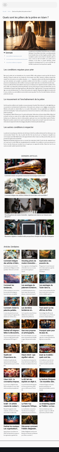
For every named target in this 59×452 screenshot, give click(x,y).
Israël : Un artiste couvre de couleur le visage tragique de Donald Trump (11, 407)
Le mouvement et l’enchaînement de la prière (17, 59)
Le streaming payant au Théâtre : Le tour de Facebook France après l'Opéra (47, 407)
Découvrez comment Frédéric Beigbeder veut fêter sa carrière (29, 429)
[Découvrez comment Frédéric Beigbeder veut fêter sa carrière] (29, 419)
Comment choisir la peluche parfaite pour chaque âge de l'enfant (11, 311)
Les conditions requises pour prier (14, 56)
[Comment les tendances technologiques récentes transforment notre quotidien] (12, 278)
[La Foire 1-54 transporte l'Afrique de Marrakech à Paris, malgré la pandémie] (29, 397)
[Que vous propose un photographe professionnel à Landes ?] (29, 324)
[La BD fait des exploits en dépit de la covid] (29, 372)
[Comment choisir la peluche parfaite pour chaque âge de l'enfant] (12, 301)
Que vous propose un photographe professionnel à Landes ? (29, 334)
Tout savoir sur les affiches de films (46, 309)
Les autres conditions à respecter (14, 62)
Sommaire (9, 52)
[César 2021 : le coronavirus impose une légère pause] (12, 372)
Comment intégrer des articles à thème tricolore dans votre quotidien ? (26, 195)
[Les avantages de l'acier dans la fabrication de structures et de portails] (47, 278)
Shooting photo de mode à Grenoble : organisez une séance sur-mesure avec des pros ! (28, 216)
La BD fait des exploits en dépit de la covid (29, 382)
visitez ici (29, 79)
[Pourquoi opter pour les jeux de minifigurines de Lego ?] (47, 324)
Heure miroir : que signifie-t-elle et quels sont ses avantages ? (28, 358)
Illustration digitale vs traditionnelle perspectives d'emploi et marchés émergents (29, 236)
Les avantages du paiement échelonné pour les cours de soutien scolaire (29, 289)
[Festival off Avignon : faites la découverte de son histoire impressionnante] (12, 324)
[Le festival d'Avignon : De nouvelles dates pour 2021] (47, 372)
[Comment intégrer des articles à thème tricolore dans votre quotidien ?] (26, 186)
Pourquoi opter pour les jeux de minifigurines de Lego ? (47, 334)
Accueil (4, 11)
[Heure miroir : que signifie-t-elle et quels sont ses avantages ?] (29, 348)
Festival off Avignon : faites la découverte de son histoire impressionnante (12, 334)
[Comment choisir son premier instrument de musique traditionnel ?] (25, 166)
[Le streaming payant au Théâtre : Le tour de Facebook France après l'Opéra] (47, 397)
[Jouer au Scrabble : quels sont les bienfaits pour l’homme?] (47, 348)
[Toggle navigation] (5, 4)
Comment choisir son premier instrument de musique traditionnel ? (25, 176)
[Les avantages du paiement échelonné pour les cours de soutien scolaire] (29, 278)
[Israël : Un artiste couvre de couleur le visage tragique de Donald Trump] (12, 397)
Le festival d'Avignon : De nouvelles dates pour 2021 (47, 382)
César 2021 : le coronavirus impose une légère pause (11, 382)
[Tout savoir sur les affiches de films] (47, 301)
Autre (9, 11)
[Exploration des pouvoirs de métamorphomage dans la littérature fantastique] (47, 254)
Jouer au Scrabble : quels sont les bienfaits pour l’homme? (46, 358)
